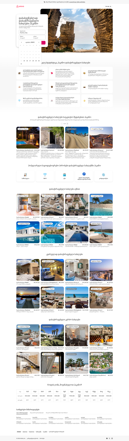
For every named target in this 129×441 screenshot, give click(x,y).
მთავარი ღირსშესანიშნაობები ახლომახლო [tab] (57, 412)
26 (27, 60)
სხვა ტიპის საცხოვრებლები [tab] (37, 412)
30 (39, 60)
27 (30, 60)
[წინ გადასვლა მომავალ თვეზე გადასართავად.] (38, 42)
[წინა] (62, 123)
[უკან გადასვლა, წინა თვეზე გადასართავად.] (21, 42)
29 (36, 60)
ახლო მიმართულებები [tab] (22, 412)
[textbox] (25, 38)
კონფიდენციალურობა (32, 438)
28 (33, 60)
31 (21, 64)
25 (24, 60)
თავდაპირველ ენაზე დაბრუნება (77, 2)
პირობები (42, 438)
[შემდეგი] (67, 123)
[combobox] (32, 33)
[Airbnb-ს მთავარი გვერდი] (20, 6)
